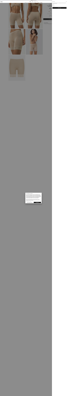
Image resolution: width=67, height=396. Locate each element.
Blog (37, 1)
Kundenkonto (49, 23)
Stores (35, 1)
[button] (50, 8)
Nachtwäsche (38, 2)
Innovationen (26, 2)
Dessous (33, 2)
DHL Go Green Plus (35, 0)
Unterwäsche (35, 2)
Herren (32, 1)
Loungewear (41, 2)
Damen (30, 1)
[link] (50, 20)
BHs (29, 2)
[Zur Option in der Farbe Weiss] (51, 11)
